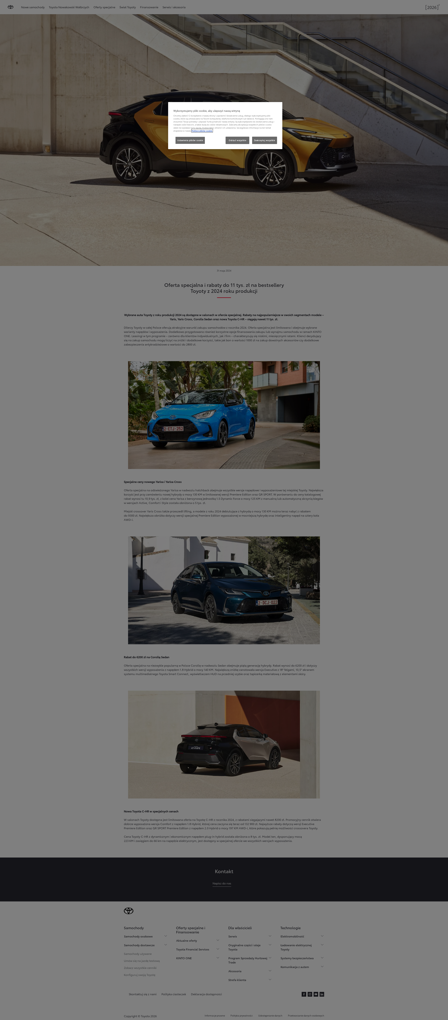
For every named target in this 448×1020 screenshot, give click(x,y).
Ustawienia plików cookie (190, 140)
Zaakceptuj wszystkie (264, 140)
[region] (225, 125)
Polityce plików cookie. (202, 130)
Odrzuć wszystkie (237, 140)
